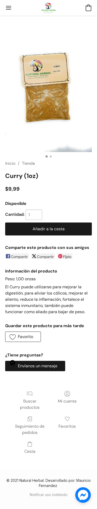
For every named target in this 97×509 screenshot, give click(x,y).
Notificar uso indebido (49, 494)
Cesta (29, 451)
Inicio (10, 163)
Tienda (28, 163)
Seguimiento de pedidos (29, 429)
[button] (48, 8)
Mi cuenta (67, 401)
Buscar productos (30, 404)
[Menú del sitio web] (8, 8)
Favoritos (67, 426)
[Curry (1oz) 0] (48, 94)
